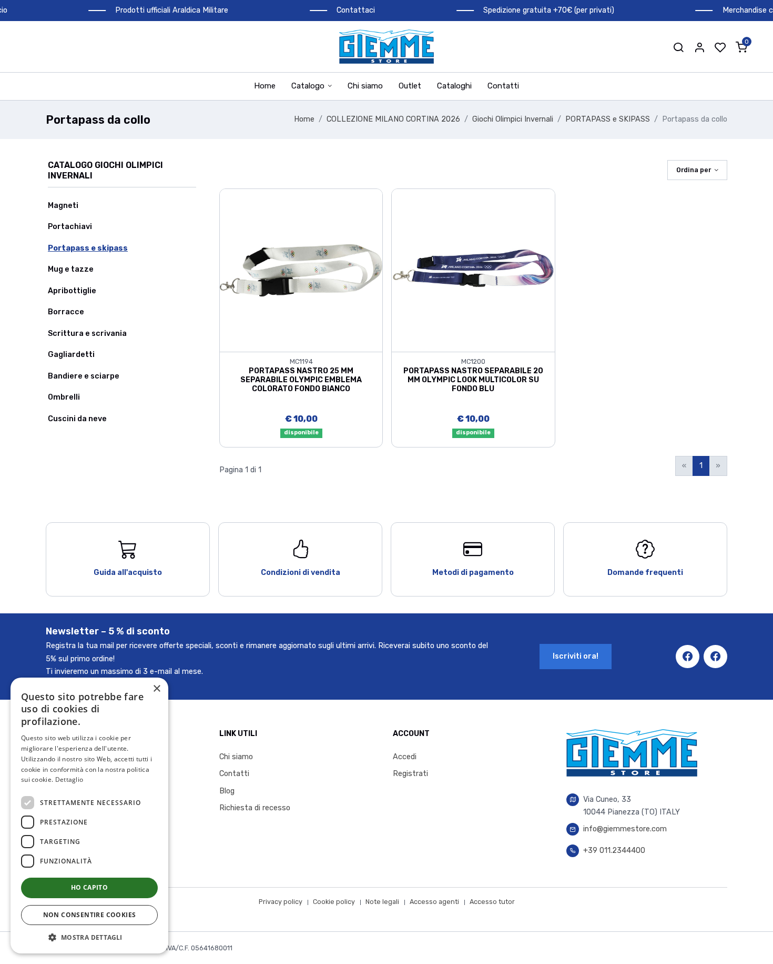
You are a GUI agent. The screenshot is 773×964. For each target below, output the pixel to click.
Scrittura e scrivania (87, 333)
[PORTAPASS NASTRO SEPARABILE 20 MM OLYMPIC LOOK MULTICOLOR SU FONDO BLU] (473, 269)
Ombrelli (64, 397)
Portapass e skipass (88, 248)
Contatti (503, 86)
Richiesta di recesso (254, 807)
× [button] (156, 689)
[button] (678, 46)
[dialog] (89, 815)
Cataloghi (454, 86)
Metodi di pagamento (473, 572)
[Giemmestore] (386, 46)
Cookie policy (334, 902)
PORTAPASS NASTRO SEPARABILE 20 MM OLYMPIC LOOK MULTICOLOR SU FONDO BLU (473, 380)
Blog (227, 791)
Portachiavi (70, 226)
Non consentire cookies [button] (89, 914)
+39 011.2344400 (614, 850)
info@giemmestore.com (625, 828)
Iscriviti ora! (575, 656)
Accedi (404, 756)
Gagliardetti (71, 354)
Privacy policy (280, 902)
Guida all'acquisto (128, 572)
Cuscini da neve (77, 418)
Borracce (66, 311)
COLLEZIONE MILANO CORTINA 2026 (393, 119)
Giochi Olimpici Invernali (512, 119)
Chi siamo (365, 86)
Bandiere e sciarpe (83, 376)
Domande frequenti (645, 572)
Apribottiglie (72, 290)
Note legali (382, 902)
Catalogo (307, 86)
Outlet (410, 86)
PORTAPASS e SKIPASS (607, 119)
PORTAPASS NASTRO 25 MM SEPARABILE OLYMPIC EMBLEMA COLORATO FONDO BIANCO (301, 380)
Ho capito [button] (89, 887)
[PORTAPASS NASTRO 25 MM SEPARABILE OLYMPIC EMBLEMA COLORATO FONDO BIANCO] (301, 269)
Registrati (410, 773)
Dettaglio (69, 779)
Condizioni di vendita (300, 572)
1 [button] (701, 465)
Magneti (63, 205)
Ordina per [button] (693, 170)
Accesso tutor (492, 902)
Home (265, 86)
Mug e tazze (71, 269)
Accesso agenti (434, 902)
